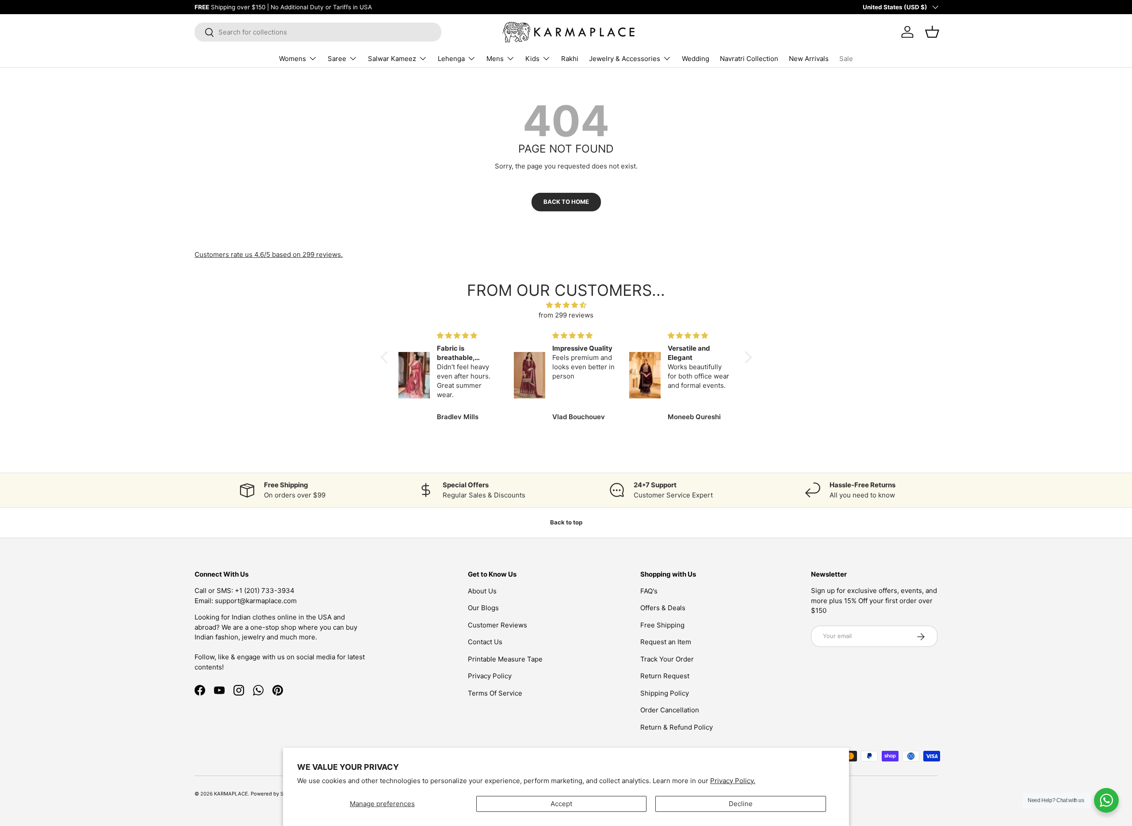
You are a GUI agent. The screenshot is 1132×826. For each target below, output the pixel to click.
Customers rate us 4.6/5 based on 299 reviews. (269, 254)
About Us (482, 591)
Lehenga (451, 58)
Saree (337, 58)
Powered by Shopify (274, 794)
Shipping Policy (664, 693)
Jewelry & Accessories (624, 58)
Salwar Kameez (392, 58)
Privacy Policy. (732, 780)
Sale (846, 58)
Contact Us (485, 642)
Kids (532, 58)
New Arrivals (809, 58)
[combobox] (318, 32)
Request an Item (665, 642)
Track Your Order (667, 659)
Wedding (695, 58)
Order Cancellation (669, 710)
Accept (561, 803)
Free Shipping (662, 625)
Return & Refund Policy (676, 727)
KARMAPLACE (231, 794)
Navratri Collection (749, 58)
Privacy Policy (490, 676)
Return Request (664, 676)
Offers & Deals (662, 608)
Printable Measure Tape (505, 659)
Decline (741, 803)
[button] (386, 357)
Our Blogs (483, 608)
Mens (495, 58)
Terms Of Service (495, 693)
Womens (292, 58)
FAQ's (649, 591)
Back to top (566, 522)
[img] (566, 305)
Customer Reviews (497, 625)
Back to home (566, 201)
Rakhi (569, 58)
